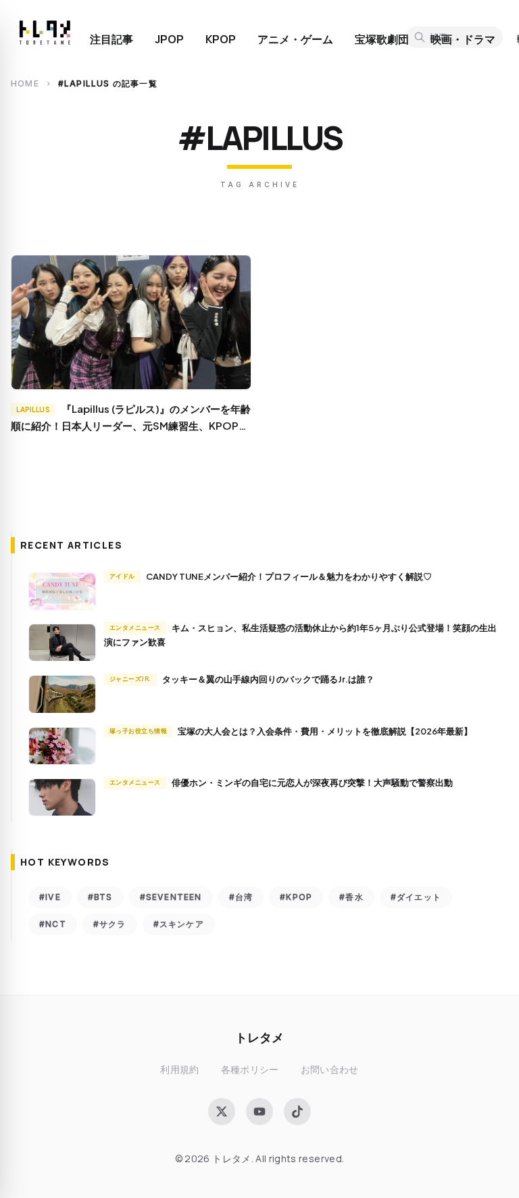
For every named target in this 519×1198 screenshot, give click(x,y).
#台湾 (241, 897)
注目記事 (111, 39)
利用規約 (179, 1069)
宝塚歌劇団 (382, 39)
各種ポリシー (250, 1069)
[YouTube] (259, 1111)
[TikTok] (297, 1111)
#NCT (52, 924)
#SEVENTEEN (171, 897)
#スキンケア (178, 924)
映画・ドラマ (462, 39)
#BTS (100, 897)
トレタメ (259, 1037)
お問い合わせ (330, 1069)
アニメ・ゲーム (295, 39)
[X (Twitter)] (221, 1111)
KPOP (220, 39)
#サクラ (109, 924)
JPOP (169, 39)
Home (25, 83)
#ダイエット (416, 897)
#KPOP (296, 897)
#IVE (50, 897)
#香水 (351, 897)
